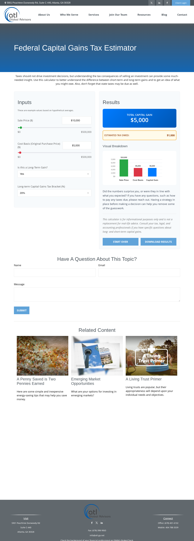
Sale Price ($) (25, 120)
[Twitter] (151, 3)
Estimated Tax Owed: (116, 135)
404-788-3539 (172, 527)
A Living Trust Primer (144, 379)
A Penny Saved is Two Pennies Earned (36, 381)
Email (101, 265)
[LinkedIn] (159, 3)
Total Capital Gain (139, 115)
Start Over (120, 241)
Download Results (158, 241)
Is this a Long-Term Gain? (33, 167)
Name (17, 265)
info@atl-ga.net (97, 535)
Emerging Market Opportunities (85, 381)
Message (19, 284)
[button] (44, 14)
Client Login (181, 3)
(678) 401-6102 (171, 523)
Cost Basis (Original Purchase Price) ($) (39, 145)
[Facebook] (167, 3)
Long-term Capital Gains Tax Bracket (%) (41, 186)
